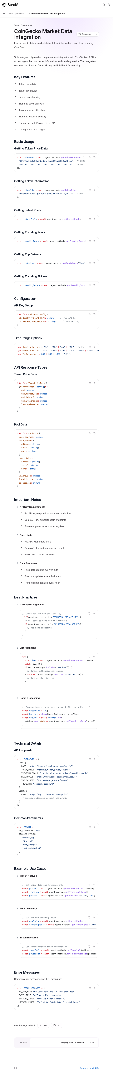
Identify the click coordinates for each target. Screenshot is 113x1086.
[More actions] (96, 34)
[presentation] (56, 163)
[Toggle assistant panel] (109, 4)
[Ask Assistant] (94, 157)
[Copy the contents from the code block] (90, 157)
